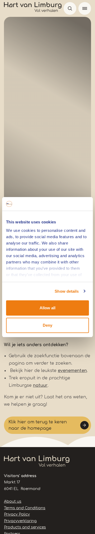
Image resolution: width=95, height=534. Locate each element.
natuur (40, 385)
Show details (67, 291)
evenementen (72, 370)
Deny (47, 325)
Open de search (70, 8)
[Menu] (84, 8)
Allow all (47, 308)
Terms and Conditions (24, 508)
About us (12, 501)
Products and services (25, 527)
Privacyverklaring (20, 521)
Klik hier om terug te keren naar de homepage (37, 425)
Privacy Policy (17, 514)
